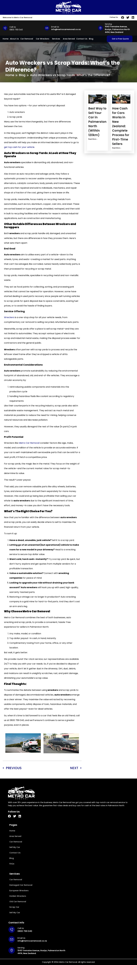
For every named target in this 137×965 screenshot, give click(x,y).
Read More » (92, 139)
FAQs (11, 863)
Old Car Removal (17, 901)
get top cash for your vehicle (19, 147)
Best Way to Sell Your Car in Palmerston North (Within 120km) (97, 121)
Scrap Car (14, 907)
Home (5, 38)
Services (56, 38)
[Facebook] (122, 17)
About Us (14, 38)
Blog (91, 38)
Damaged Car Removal (20, 885)
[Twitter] (127, 17)
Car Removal (26, 38)
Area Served (69, 38)
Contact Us (81, 38)
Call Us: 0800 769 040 (16, 28)
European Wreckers (18, 890)
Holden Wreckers (17, 896)
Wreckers (9, 317)
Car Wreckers (42, 38)
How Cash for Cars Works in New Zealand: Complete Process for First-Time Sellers (120, 126)
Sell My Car (14, 847)
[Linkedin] (132, 17)
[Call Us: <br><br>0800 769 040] (5, 28)
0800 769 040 (25, 931)
